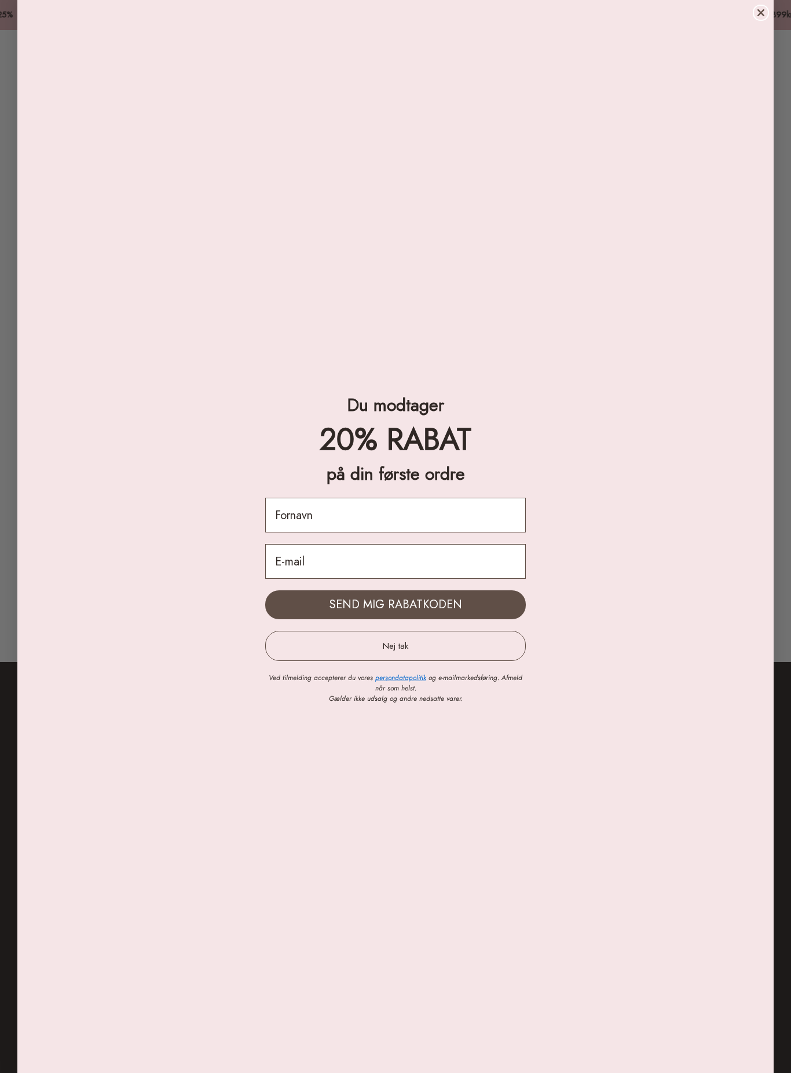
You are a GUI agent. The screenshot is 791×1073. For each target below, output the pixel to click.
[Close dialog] (761, 13)
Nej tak (395, 646)
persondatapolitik (400, 678)
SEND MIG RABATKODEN (395, 604)
